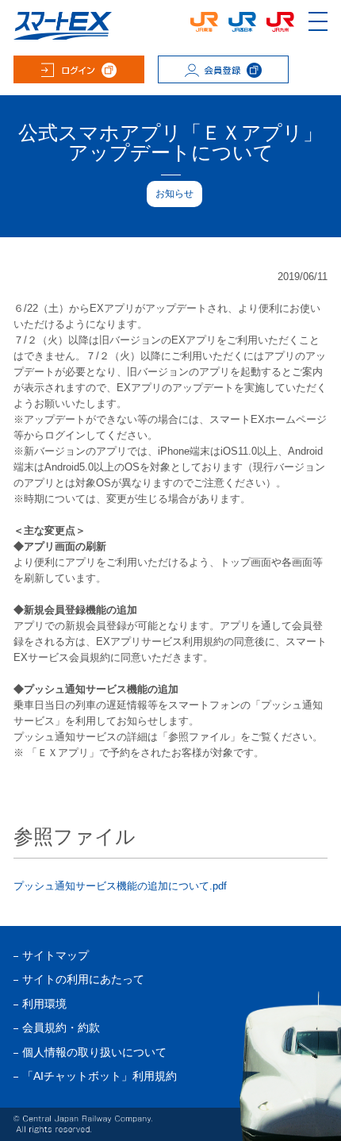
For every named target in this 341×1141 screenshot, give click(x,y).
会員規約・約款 (61, 1028)
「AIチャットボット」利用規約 (99, 1076)
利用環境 (44, 1004)
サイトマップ (55, 956)
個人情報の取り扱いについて (94, 1052)
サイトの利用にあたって (83, 979)
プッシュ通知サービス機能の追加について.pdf (120, 886)
